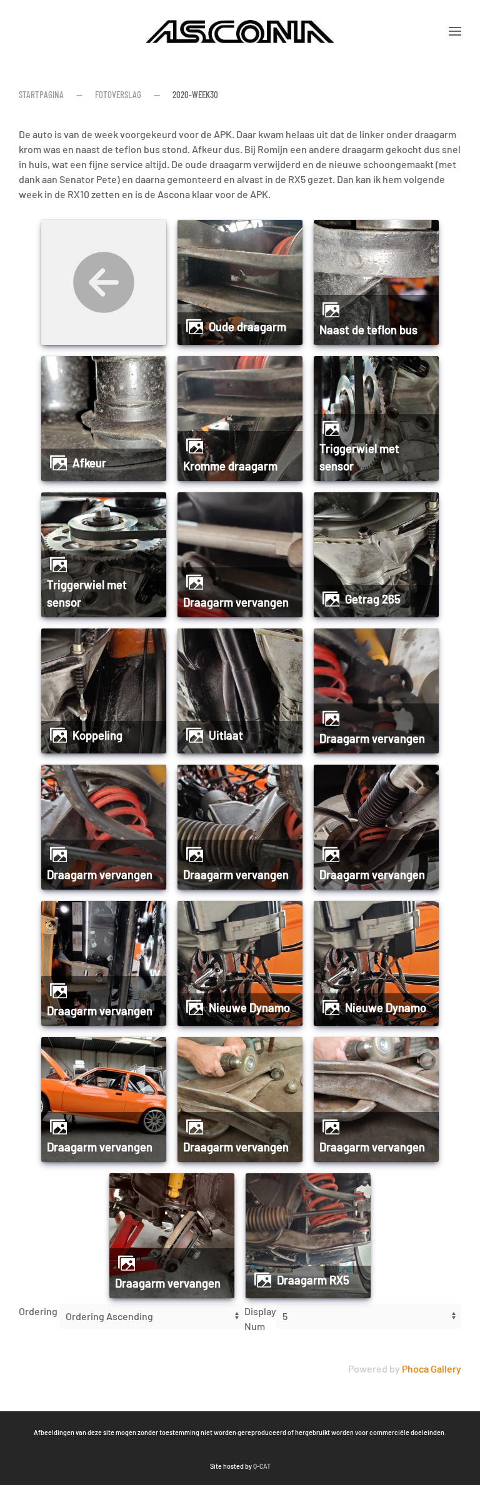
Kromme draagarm (230, 466)
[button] (455, 31)
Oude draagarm (247, 327)
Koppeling (97, 735)
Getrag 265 (373, 599)
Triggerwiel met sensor (359, 457)
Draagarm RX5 (313, 1280)
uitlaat (226, 735)
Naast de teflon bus (368, 330)
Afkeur (89, 463)
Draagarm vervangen (236, 602)
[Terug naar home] (240, 31)
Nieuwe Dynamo (249, 1008)
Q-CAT (262, 1466)
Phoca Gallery (431, 1368)
